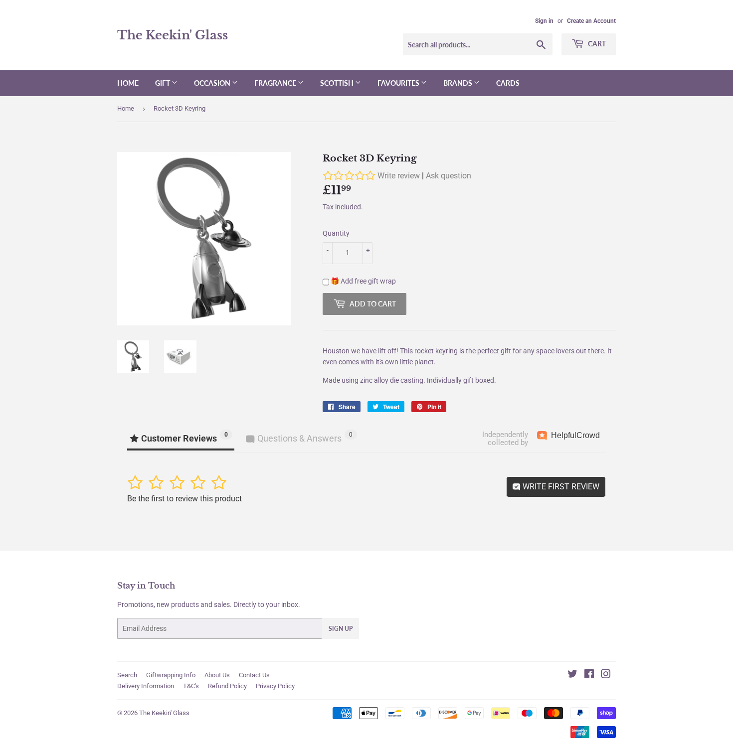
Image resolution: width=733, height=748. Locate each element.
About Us (217, 675)
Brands (458, 83)
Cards (508, 83)
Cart (596, 43)
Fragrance (276, 83)
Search (127, 675)
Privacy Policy (275, 686)
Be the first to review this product (184, 498)
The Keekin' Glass (172, 35)
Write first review (560, 486)
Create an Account (591, 20)
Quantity (336, 233)
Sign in (544, 20)
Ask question (448, 175)
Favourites (399, 83)
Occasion (213, 83)
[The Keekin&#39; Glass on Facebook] (589, 675)
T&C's (191, 686)
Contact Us (254, 675)
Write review (398, 175)
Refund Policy (227, 686)
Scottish (337, 83)
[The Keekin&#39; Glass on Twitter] (572, 675)
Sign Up (341, 628)
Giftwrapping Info (170, 675)
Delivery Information (145, 686)
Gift (163, 83)
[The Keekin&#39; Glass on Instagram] (606, 675)
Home (128, 83)
